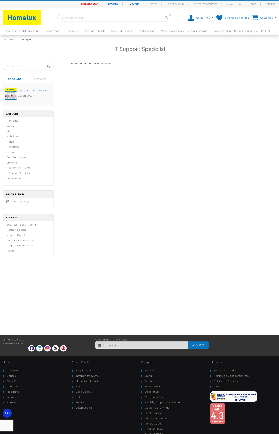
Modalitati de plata (88, 381)
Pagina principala (4, 38)
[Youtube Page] (55, 350)
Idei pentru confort (205, 4)
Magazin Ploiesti (15, 235)
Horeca (153, 4)
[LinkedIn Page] (39, 350)
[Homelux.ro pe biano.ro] (217, 423)
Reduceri (113, 4)
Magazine (133, 4)
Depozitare (13, 146)
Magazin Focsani (16, 229)
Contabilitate (13, 178)
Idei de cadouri (175, 4)
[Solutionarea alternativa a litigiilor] (233, 401)
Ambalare (12, 136)
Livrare (10, 152)
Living (148, 375)
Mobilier (149, 370)
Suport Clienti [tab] (80, 362)
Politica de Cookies (226, 381)
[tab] (41, 80)
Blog (253, 4)
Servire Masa (153, 386)
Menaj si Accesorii (156, 418)
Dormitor (150, 381)
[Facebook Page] (31, 349)
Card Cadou (83, 391)
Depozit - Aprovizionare (20, 240)
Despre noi (13, 370)
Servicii (80, 402)
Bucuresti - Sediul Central (21, 224)
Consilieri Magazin (17, 157)
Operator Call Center (18, 167)
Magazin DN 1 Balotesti (19, 245)
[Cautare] (48, 66)
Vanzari (10, 125)
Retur (79, 397)
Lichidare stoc (89, 4)
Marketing (12, 120)
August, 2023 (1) (19, 201)
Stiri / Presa (14, 381)
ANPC (217, 386)
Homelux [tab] (8, 362)
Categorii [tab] (147, 362)
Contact (232, 4)
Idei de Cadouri (154, 423)
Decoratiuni (152, 391)
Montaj (10, 141)
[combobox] (114, 17)
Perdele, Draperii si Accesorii (162, 402)
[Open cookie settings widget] (7, 413)
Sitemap (12, 397)
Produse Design (155, 429)
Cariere (270, 4)
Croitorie (11, 162)
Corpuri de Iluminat (157, 407)
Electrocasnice (154, 413)
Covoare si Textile (156, 397)
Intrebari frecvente (87, 375)
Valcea (10, 250)
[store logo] (22, 17)
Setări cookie (84, 407)
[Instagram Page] (47, 350)
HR (8, 131)
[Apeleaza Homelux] (240, 4)
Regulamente (84, 370)
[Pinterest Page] (63, 350)
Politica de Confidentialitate (231, 375)
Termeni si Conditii (225, 370)
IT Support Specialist (18, 173)
